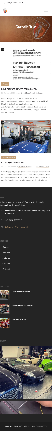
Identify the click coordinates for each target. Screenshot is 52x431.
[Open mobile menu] (46, 10)
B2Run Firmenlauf (19, 319)
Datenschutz (20, 426)
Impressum (9, 426)
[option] (26, 63)
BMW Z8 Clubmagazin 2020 (22, 305)
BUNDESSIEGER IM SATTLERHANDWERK (19, 89)
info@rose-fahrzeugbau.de (17, 227)
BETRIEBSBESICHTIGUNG (12, 162)
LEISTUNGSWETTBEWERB (21, 291)
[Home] (5, 13)
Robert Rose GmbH (28, 93)
